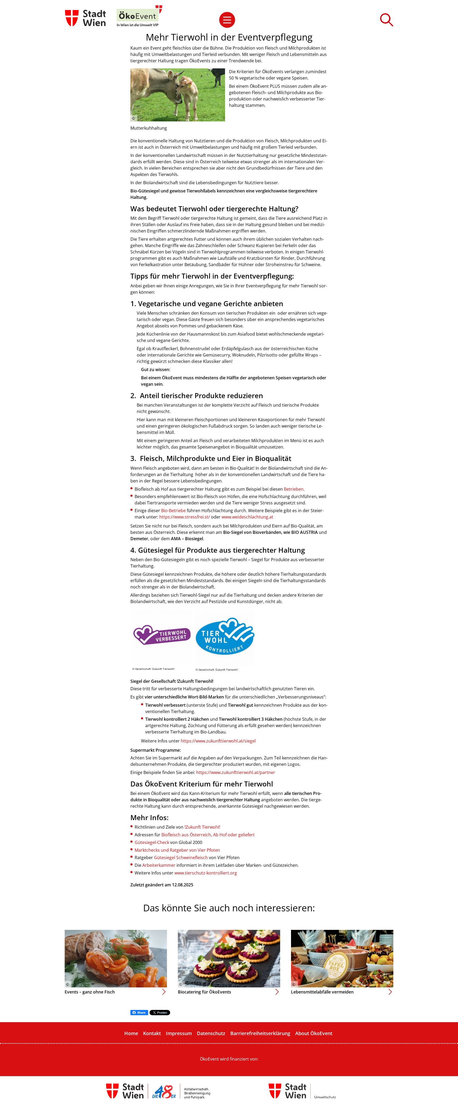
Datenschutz (211, 1033)
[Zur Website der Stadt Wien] (86, 16)
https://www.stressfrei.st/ (184, 517)
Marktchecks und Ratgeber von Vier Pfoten (177, 850)
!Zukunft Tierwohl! (202, 827)
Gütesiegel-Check (152, 842)
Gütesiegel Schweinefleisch (181, 857)
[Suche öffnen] (386, 20)
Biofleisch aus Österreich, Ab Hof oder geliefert (208, 835)
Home (131, 1033)
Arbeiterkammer (158, 865)
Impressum (179, 1033)
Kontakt (152, 1033)
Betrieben (293, 489)
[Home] (139, 16)
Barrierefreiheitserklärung (260, 1033)
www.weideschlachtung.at (247, 517)
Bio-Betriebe (174, 510)
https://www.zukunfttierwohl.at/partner (235, 772)
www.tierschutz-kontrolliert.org (205, 873)
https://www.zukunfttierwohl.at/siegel (218, 741)
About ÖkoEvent (313, 1033)
